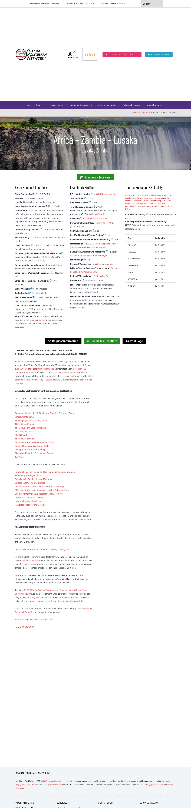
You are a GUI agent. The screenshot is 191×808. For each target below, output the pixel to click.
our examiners (38, 320)
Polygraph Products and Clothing (30, 504)
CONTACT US (28, 627)
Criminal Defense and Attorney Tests (32, 446)
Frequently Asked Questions (28, 475)
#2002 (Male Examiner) (106, 194)
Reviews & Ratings (113, 3)
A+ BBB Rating (30, 590)
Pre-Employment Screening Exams (31, 420)
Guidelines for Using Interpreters (30, 482)
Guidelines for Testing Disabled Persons (33, 479)
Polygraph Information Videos (28, 501)
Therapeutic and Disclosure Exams (31, 427)
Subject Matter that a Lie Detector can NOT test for (38, 493)
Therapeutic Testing (24, 438)
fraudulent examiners (70, 597)
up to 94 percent (74, 361)
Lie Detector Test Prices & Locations (44, 3)
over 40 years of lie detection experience (34, 368)
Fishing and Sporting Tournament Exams (34, 453)
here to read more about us (63, 372)
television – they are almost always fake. (65, 601)
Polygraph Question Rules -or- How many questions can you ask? (45, 472)
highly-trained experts (25, 785)
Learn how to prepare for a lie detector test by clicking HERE (43, 549)
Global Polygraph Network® (51, 781)
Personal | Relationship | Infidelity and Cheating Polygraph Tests (44, 413)
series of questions (31, 560)
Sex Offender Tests (24, 431)
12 (89, 259)
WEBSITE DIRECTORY (43, 619)
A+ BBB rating (143, 785)
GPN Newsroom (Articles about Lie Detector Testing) (39, 486)
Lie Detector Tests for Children (29, 497)
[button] (95, 177)
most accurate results (55, 361)
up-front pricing (156, 785)
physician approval (105, 264)
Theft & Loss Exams (24, 424)
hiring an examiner (38, 597)
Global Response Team (105, 243)
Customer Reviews (23, 593)
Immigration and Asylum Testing (30, 449)
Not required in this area (95, 218)
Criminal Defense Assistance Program (88, 247)
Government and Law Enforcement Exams (34, 442)
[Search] (134, 3)
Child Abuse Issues (23, 435)
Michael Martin (98, 214)
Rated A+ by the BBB (24, 361)
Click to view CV (101, 276)
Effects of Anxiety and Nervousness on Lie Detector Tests (42, 490)
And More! (19, 457)
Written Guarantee (47, 590)
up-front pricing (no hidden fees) (71, 590)
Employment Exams (24, 416)
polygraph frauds (55, 785)
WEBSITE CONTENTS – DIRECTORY (80, 3)
